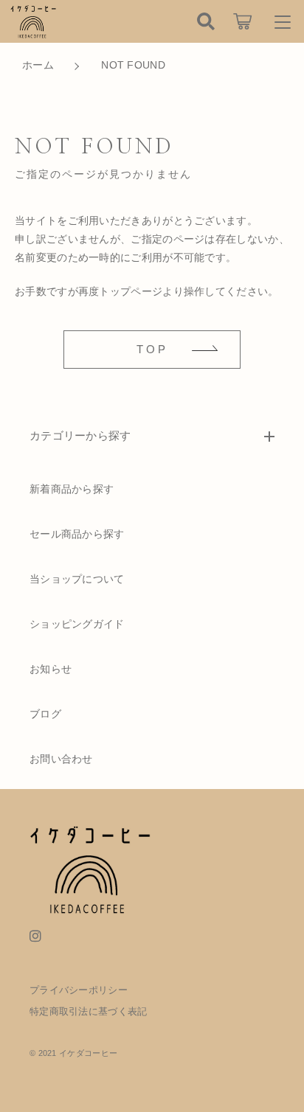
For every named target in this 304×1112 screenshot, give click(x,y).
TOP (152, 349)
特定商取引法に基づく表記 (89, 1011)
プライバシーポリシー (79, 989)
